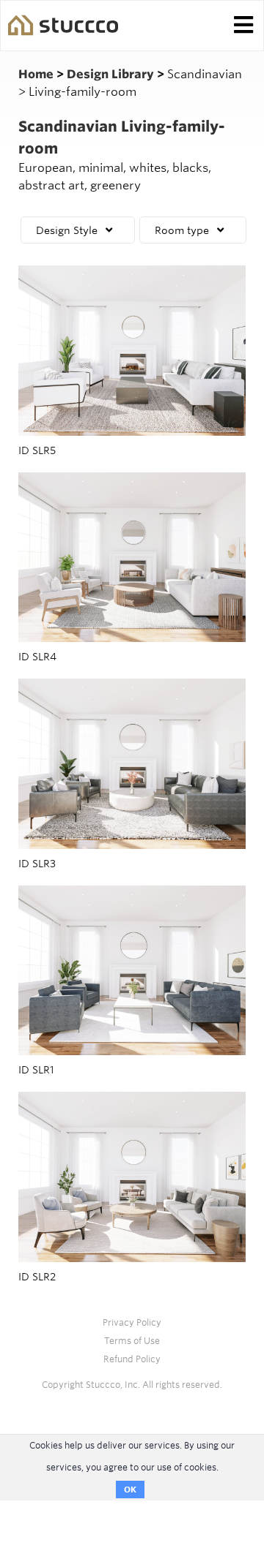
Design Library (112, 74)
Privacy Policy (132, 1322)
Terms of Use (132, 1340)
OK (130, 1489)
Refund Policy (132, 1358)
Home (37, 74)
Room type (182, 230)
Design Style (67, 230)
